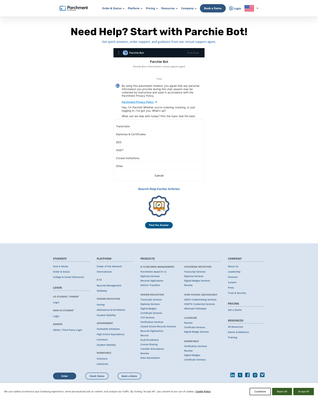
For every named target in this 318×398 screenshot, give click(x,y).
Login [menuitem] (237, 8)
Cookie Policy (203, 391)
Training (232, 337)
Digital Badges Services (197, 280)
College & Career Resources (68, 277)
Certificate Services (151, 313)
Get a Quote (235, 309)
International (104, 271)
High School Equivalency (110, 334)
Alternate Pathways (195, 308)
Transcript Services (151, 299)
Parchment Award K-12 (153, 271)
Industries (102, 363)
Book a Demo (213, 8)
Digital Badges (148, 308)
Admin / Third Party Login (67, 329)
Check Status (96, 376)
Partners (233, 277)
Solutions (102, 358)
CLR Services (147, 317)
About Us (233, 266)
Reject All (282, 391)
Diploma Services (150, 276)
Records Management (109, 285)
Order (64, 376)
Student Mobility (106, 315)
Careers (232, 282)
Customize (260, 391)
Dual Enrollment (149, 339)
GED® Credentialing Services (200, 299)
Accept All (303, 391)
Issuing (101, 304)
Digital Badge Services (196, 331)
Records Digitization (151, 280)
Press (231, 287)
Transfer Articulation (152, 348)
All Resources (235, 326)
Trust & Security (237, 292)
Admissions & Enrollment (111, 309)
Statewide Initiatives (108, 328)
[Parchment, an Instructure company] (74, 8)
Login (56, 302)
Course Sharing (149, 344)
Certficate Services (194, 327)
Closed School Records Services (158, 326)
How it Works (60, 266)
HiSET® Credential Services (199, 304)
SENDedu (102, 290)
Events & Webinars (238, 332)
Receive (144, 353)
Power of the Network (109, 266)
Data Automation (150, 357)
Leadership (234, 271)
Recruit (144, 335)
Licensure (102, 339)
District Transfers (150, 285)
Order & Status (61, 271)
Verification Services (151, 322)
